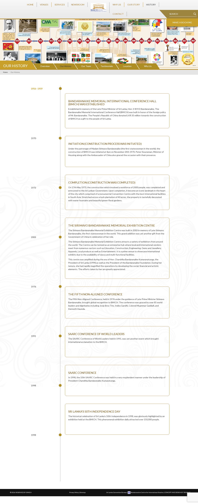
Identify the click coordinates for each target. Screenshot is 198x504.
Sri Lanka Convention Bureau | (117, 492)
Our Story (133, 4)
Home (30, 4)
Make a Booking (182, 22)
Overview (45, 66)
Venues (44, 4)
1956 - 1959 (37, 88)
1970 (33, 138)
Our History (65, 66)
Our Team (86, 66)
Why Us (117, 4)
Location (127, 66)
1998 (33, 385)
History (151, 4)
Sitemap (83, 492)
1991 (33, 336)
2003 (33, 237)
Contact (118, 14)
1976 (33, 286)
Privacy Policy (74, 492)
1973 (33, 187)
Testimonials (107, 66)
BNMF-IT (187, 492)
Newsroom (77, 4)
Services (60, 4)
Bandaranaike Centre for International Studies (147, 492)
